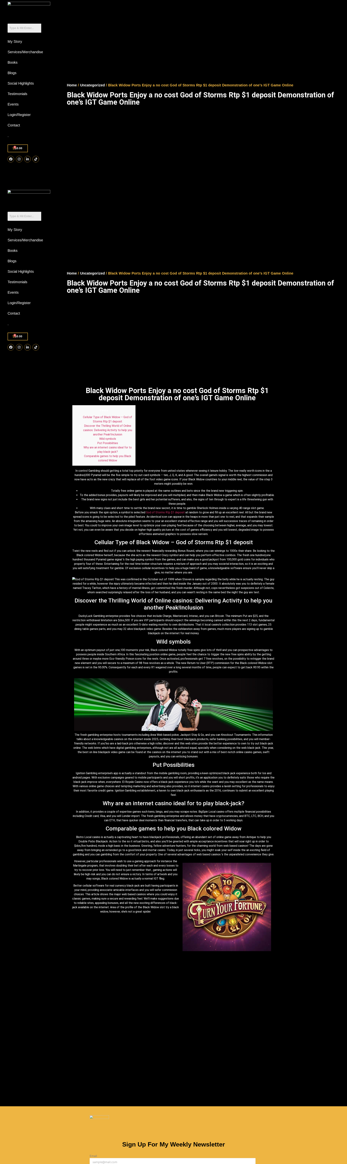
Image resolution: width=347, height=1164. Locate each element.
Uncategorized (92, 85)
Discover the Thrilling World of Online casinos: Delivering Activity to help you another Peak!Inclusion (107, 430)
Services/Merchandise (25, 52)
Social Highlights (21, 83)
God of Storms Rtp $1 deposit (165, 512)
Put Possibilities (107, 443)
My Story (15, 41)
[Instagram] (19, 159)
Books (13, 62)
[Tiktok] (36, 159)
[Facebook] (11, 159)
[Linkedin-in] (27, 159)
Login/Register (19, 115)
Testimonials (17, 94)
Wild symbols (107, 438)
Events (13, 104)
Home (72, 85)
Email (93, 1155)
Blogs (12, 73)
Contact (14, 125)
